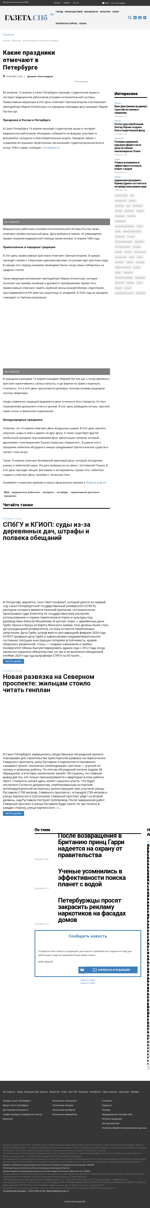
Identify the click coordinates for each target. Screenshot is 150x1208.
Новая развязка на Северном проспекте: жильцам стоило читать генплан (48, 683)
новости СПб (121, 195)
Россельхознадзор (124, 278)
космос (137, 267)
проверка (120, 216)
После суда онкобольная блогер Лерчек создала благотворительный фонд (129, 127)
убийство (129, 211)
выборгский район (132, 231)
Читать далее (13, 661)
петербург (62, 492)
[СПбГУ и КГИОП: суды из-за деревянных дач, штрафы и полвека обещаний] (56, 571)
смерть (132, 200)
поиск (140, 226)
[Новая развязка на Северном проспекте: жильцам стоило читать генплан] (56, 723)
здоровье (139, 242)
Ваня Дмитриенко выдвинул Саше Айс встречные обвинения (130, 109)
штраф (119, 252)
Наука (117, 159)
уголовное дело (123, 247)
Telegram (91, 482)
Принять (138, 1196)
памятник (140, 293)
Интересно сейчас (12, 519)
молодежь (48, 492)
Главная (6, 40)
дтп (132, 195)
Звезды (117, 103)
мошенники (140, 252)
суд (128, 206)
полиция (119, 206)
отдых (140, 257)
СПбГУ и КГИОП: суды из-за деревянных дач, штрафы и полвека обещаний (46, 531)
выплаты (119, 262)
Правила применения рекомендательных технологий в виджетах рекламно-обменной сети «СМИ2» (46, 1171)
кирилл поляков (123, 267)
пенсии (128, 252)
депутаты (120, 283)
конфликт (120, 236)
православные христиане (85, 492)
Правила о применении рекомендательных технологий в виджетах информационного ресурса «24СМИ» (48, 1165)
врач (131, 257)
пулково (131, 216)
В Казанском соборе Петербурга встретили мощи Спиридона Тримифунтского (148, 942)
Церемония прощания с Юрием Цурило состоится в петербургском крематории (130, 183)
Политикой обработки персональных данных (53, 1198)
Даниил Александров (40, 76)
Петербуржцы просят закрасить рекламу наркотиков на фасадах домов (92, 910)
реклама (140, 262)
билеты (130, 283)
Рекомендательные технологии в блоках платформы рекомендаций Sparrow (36, 1168)
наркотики (120, 221)
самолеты (128, 272)
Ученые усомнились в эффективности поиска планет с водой (127, 165)
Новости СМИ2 (87, 980)
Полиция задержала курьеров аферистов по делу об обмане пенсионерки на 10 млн (127, 146)
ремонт (140, 211)
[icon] (130, 18)
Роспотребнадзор (124, 242)
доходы (136, 247)
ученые (131, 236)
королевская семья (124, 293)
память (130, 262)
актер (118, 272)
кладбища (140, 278)
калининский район (125, 226)
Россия (119, 211)
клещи (128, 288)
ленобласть (121, 200)
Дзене (102, 482)
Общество (8, 34)
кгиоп (139, 283)
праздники (10, 495)
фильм (119, 288)
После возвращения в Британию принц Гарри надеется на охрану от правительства (91, 845)
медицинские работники (26, 492)
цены (118, 231)
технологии (121, 257)
